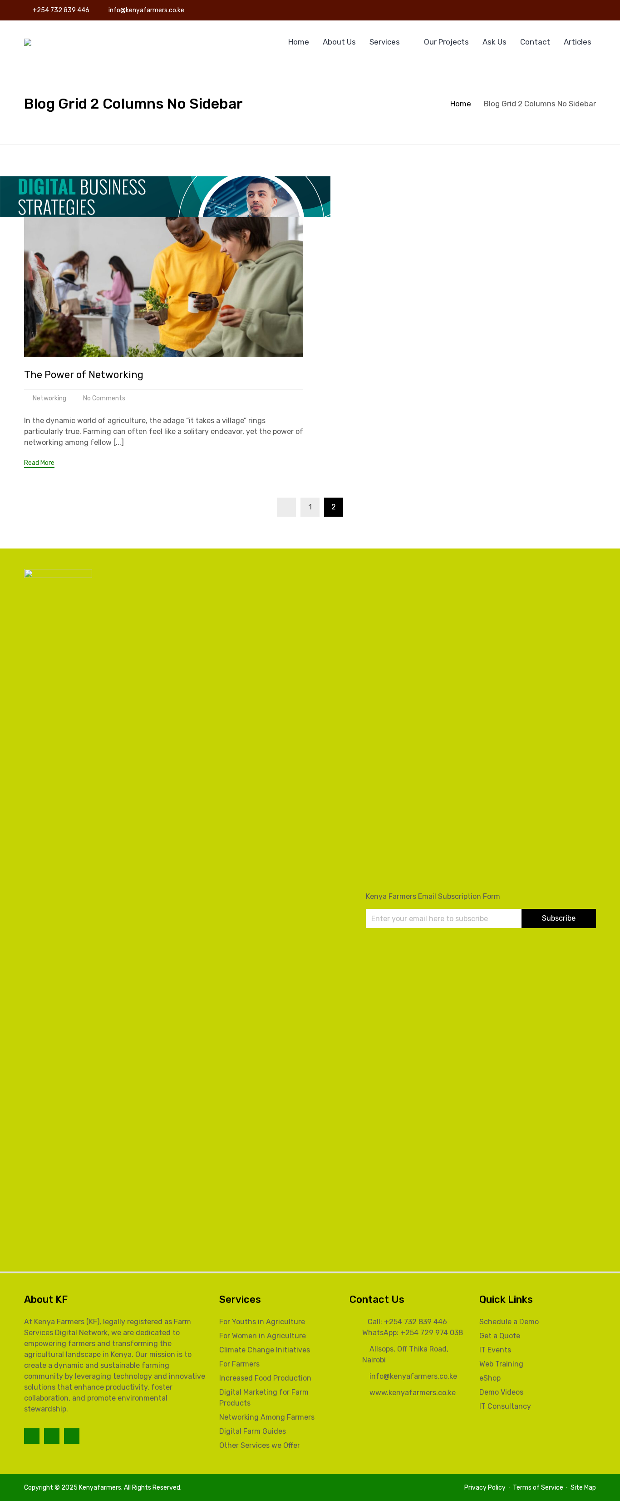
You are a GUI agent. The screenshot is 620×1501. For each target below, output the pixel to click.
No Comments (104, 398)
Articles (577, 41)
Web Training (501, 1364)
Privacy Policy (485, 1487)
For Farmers (239, 1364)
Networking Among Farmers (267, 1417)
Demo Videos (501, 1392)
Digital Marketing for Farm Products (264, 1397)
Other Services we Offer (259, 1445)
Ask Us (494, 41)
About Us (339, 41)
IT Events (495, 1350)
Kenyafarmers (100, 1487)
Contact (535, 41)
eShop (490, 1378)
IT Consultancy (505, 1406)
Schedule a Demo (509, 1321)
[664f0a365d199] (165, 196)
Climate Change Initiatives (264, 1350)
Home (298, 41)
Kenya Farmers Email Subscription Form (433, 896)
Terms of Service (538, 1487)
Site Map (583, 1487)
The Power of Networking (83, 375)
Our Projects (446, 41)
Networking (49, 398)
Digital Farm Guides (252, 1431)
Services (384, 41)
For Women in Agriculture (262, 1335)
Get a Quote (499, 1335)
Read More (39, 463)
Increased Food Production (265, 1378)
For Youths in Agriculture (262, 1321)
